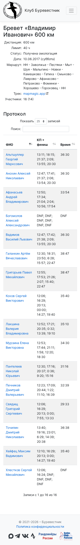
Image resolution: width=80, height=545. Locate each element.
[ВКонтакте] (25, 536)
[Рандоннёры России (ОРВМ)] (47, 536)
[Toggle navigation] (71, 10)
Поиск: (16, 129)
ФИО (9, 144)
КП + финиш (42, 142)
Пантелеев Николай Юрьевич (14, 371)
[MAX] (11, 536)
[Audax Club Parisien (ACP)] (65, 536)
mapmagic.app (34, 93)
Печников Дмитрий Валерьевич (15, 389)
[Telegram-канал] (17, 536)
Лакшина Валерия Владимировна (17, 328)
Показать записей (40, 121)
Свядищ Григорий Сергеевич (14, 408)
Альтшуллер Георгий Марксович (15, 159)
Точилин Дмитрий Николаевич (15, 432)
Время (65, 144)
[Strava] (33, 536)
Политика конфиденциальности (40, 526)
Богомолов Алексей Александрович (18, 220)
